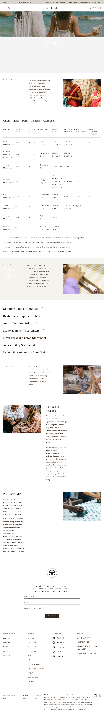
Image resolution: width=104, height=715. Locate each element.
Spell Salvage (33, 677)
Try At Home (33, 651)
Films (30, 660)
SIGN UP (52, 616)
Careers (31, 681)
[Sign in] (90, 7)
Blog (30, 655)
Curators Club (33, 647)
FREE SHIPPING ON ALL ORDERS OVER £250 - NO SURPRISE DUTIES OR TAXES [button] (73, 2)
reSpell (30, 673)
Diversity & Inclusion (36, 668)
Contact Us (7, 651)
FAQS (5, 647)
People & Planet (34, 664)
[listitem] (13, 85)
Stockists (6, 655)
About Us (31, 638)
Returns (6, 638)
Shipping (6, 642)
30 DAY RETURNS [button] (25, 2)
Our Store (32, 642)
